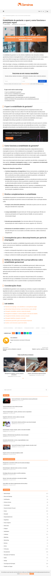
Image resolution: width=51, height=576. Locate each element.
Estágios (26, 528)
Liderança (26, 534)
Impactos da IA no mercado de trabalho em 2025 (13, 452)
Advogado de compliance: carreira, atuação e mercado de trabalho (21, 313)
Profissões (26, 549)
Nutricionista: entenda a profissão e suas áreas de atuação (24, 422)
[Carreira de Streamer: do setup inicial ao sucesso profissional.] (6, 400)
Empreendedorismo (26, 516)
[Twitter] (39, 11)
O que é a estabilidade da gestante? (13, 92)
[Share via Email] (30, 333)
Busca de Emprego (26, 496)
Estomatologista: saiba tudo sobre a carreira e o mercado (15, 467)
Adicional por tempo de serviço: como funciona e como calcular (20, 309)
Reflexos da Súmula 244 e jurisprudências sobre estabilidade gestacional (22, 99)
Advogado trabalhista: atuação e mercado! (15, 318)
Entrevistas (26, 525)
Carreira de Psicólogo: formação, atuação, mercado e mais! (24, 445)
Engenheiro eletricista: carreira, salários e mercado (13, 416)
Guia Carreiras (7, 24)
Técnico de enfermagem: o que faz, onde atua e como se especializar (17, 411)
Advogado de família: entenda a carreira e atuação (17, 316)
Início (4, 15)
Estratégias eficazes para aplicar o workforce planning (14, 473)
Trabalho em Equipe (26, 566)
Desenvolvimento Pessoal (26, 508)
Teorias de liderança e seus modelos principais (13, 406)
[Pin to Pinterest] (22, 333)
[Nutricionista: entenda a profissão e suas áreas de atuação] (6, 424)
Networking (26, 540)
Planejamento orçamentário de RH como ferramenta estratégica (16, 462)
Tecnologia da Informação (26, 563)
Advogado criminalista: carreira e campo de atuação (17, 311)
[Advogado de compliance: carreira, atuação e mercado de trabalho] (14, 364)
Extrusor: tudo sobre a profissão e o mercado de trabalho (15, 478)
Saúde (26, 557)
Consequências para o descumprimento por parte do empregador (20, 97)
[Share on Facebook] (17, 333)
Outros (26, 546)
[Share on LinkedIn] (25, 333)
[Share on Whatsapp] (27, 333)
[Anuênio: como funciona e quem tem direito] (36, 364)
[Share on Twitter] (19, 333)
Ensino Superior (26, 522)
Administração (26, 493)
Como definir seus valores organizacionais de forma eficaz (15, 483)
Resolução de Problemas (26, 554)
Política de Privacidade (25, 83)
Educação (26, 514)
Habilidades (26, 531)
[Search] (41, 11)
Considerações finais (10, 100)
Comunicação (26, 505)
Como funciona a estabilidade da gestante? (15, 93)
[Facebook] (38, 11)
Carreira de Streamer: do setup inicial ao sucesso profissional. (25, 398)
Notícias (26, 543)
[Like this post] (13, 333)
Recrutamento (26, 551)
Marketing (26, 537)
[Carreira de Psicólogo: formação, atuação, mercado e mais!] (6, 447)
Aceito (31, 573)
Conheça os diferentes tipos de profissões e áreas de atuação (15, 434)
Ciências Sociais (26, 502)
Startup (26, 560)
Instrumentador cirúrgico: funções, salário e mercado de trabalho (16, 429)
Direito (26, 511)
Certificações (26, 499)
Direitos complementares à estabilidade (14, 95)
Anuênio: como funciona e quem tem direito (16, 322)
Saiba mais (9, 138)
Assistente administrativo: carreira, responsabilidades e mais (16, 440)
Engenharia (26, 519)
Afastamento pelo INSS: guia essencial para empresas (18, 320)
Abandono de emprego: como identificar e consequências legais (21, 306)
